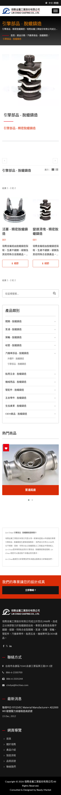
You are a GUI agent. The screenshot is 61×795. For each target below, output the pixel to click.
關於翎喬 (11, 744)
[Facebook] (3, 646)
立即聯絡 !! (30, 590)
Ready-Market (44, 790)
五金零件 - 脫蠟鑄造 (15, 398)
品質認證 (11, 761)
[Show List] (57, 170)
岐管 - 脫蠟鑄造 (13, 345)
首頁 (13, 35)
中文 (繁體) (54, 3)
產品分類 (21, 35)
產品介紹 (11, 750)
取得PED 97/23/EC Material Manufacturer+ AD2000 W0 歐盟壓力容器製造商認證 (30, 709)
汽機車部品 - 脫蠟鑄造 (37, 35)
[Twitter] (7, 646)
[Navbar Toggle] (55, 10)
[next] (55, 160)
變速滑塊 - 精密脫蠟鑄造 (45, 231)
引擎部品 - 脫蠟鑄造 (12, 39)
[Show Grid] (53, 170)
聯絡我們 (11, 767)
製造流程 (11, 755)
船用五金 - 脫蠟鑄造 (15, 374)
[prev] (4, 160)
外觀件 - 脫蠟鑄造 (16, 359)
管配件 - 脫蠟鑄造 (14, 390)
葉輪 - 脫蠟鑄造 (13, 337)
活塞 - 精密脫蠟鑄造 (15, 231)
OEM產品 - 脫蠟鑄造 (16, 414)
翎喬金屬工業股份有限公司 (38, 782)
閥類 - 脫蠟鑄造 (13, 321)
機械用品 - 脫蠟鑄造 (15, 382)
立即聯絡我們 (46, 559)
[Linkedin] (10, 646)
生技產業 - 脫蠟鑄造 (15, 406)
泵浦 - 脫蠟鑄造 (13, 329)
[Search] (54, 293)
